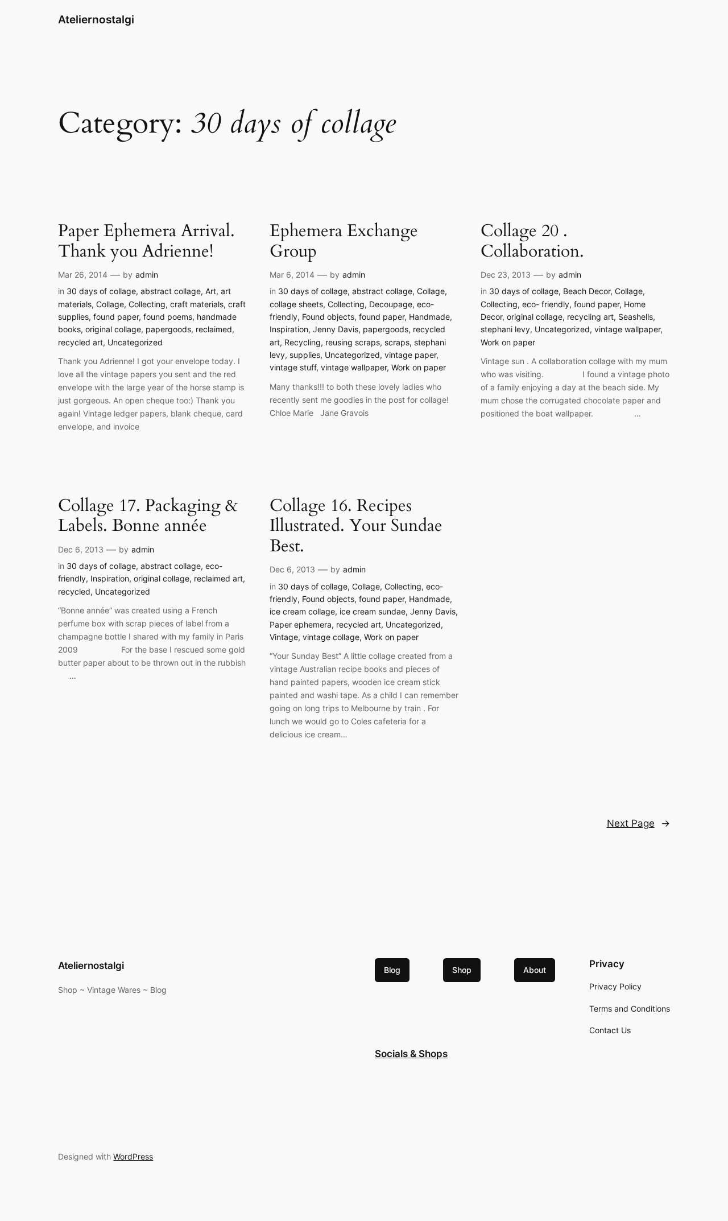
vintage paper (410, 355)
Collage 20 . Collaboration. (532, 241)
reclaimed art (218, 578)
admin (146, 274)
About (534, 970)
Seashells (635, 316)
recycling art (590, 316)
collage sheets (296, 304)
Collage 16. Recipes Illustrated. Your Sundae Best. (356, 526)
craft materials (197, 304)
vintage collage (331, 637)
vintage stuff (293, 367)
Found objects (328, 316)
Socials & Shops (411, 1053)
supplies (304, 355)
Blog (392, 970)
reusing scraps (352, 342)
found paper (116, 316)
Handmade (429, 316)
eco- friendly (545, 304)
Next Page (638, 823)
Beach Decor (586, 291)
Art (210, 291)
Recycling (302, 342)
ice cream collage (302, 611)
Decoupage (390, 304)
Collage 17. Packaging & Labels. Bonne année (148, 516)
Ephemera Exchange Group (344, 241)
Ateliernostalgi (96, 19)
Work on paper (418, 367)
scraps (397, 342)
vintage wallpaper (354, 367)
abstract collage (170, 291)
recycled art (80, 342)
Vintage (284, 637)
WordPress (133, 1156)
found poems (167, 316)
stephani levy (505, 329)
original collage (113, 329)
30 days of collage (101, 291)
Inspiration (289, 329)
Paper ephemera (301, 624)
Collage (110, 304)
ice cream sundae (373, 611)
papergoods (168, 329)
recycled (74, 591)
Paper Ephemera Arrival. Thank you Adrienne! (146, 241)
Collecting (147, 304)
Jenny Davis (335, 329)
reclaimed (214, 329)
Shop (461, 970)
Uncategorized (135, 342)
